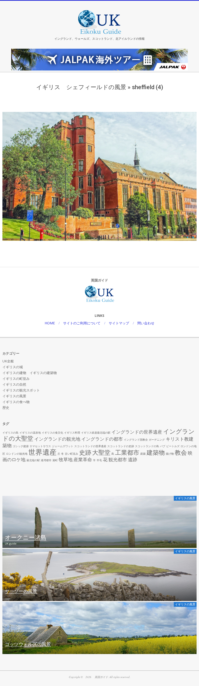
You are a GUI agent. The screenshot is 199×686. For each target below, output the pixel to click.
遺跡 (132, 459)
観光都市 (117, 459)
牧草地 (66, 459)
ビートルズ (173, 446)
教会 (181, 452)
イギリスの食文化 (52, 432)
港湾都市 (46, 460)
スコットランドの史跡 (120, 446)
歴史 (5, 407)
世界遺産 (42, 452)
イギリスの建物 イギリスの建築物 (29, 372)
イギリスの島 (10, 432)
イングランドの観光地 (57, 439)
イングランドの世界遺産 (136, 432)
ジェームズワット (62, 446)
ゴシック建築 (21, 446)
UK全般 (8, 361)
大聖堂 (101, 452)
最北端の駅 (33, 460)
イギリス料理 (72, 432)
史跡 (85, 452)
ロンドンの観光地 (16, 453)
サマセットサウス (40, 446)
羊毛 (99, 460)
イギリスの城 (12, 367)
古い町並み (71, 453)
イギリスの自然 (14, 384)
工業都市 (127, 452)
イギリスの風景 (14, 396)
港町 (55, 460)
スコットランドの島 (147, 446)
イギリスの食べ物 (16, 401)
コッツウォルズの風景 (28, 644)
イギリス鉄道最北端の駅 (95, 432)
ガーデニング (157, 439)
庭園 (143, 453)
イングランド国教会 (136, 439)
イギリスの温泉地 (30, 432)
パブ (162, 446)
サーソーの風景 (21, 591)
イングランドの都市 (102, 439)
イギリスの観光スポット (21, 390)
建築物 (156, 452)
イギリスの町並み (16, 378)
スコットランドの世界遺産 (90, 446)
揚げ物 (170, 453)
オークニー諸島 (25, 537)
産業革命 (83, 459)
